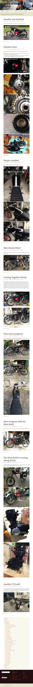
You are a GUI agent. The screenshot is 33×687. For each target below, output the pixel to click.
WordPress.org (25, 677)
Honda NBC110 (7, 653)
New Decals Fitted (12, 248)
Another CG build (12, 584)
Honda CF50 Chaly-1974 (8, 638)
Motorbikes (18, 21)
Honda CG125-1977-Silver (8, 645)
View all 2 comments (6, 328)
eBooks (5, 619)
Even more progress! (13, 334)
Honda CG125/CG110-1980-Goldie (9, 650)
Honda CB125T (7, 630)
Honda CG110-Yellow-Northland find (9, 643)
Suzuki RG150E (7, 661)
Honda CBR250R (7, 635)
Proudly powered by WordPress (8, 685)
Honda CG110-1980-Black (14, 21)
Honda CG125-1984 (7, 646)
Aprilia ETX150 (7, 623)
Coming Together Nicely (15, 277)
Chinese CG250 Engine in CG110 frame (10, 626)
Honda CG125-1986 (7, 649)
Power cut (13, 673)
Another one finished (14, 19)
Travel (5, 666)
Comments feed (25, 676)
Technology (5, 665)
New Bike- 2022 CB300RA (15, 676)
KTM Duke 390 (7, 658)
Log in (24, 673)
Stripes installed (11, 160)
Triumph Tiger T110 (7, 662)
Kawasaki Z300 (7, 657)
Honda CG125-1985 (7, 647)
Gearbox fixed (10, 47)
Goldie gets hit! (14, 677)
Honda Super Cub (7, 654)
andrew (23, 21)
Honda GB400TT (7, 651)
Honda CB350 (7, 634)
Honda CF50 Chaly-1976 (8, 639)
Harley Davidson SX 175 (8, 627)
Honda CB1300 (7, 631)
